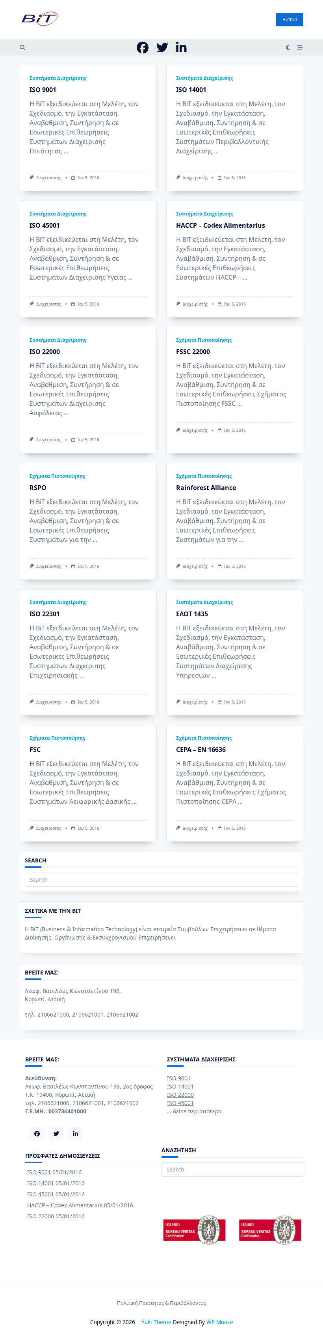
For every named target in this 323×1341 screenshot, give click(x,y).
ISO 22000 (45, 351)
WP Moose (219, 1322)
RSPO (38, 487)
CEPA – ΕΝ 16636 (201, 749)
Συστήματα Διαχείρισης (58, 78)
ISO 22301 (45, 614)
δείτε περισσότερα (197, 1111)
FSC (35, 749)
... (65, 151)
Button (289, 19)
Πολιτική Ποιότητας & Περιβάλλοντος (161, 1303)
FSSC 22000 (193, 351)
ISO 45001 (45, 225)
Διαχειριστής (48, 178)
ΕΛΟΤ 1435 (192, 614)
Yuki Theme (156, 1322)
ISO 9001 (43, 89)
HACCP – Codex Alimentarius (220, 225)
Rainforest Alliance (206, 487)
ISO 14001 (191, 89)
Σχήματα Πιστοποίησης (204, 340)
